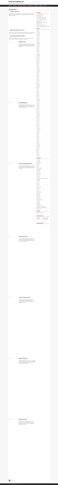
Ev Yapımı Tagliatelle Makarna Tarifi (41, 17)
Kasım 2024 (37, 39)
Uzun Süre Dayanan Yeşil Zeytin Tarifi (41, 18)
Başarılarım (20, 5)
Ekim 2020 (37, 96)
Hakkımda (14, 5)
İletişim (45, 5)
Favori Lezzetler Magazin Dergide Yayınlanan (42, 178)
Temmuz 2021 (38, 84)
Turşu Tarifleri (38, 203)
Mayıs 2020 (37, 101)
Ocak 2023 (37, 62)
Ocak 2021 (37, 92)
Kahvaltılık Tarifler (38, 187)
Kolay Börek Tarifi (22, 41)
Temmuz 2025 (38, 34)
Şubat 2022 (37, 76)
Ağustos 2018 (38, 128)
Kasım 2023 (37, 51)
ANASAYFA (9, 5)
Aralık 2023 (37, 50)
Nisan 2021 (37, 88)
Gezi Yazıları (38, 183)
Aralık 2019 (37, 108)
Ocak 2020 (37, 107)
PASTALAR (40, 5)
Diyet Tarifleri (38, 173)
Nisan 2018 (37, 133)
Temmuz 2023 (38, 55)
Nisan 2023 (37, 58)
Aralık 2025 (37, 30)
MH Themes (13, 484)
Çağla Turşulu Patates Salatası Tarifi (17, 30)
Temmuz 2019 (38, 113)
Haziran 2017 (38, 146)
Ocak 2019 (37, 121)
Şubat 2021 (37, 91)
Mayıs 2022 (37, 72)
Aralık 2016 (37, 154)
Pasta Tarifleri (38, 195)
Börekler (24, 5)
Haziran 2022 (38, 71)
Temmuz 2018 (38, 129)
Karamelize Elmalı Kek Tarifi (40, 14)
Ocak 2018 (37, 137)
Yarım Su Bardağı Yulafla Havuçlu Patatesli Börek (42, 26)
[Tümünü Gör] (14, 15)
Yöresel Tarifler (38, 204)
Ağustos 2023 (38, 54)
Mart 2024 (37, 47)
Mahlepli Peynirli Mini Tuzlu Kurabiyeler (41, 22)
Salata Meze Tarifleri (39, 199)
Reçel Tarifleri (38, 198)
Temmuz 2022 (38, 70)
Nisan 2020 (37, 103)
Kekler (37, 190)
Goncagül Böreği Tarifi (23, 102)
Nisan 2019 (37, 117)
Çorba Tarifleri (30, 5)
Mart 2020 (37, 104)
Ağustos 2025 (38, 33)
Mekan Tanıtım (38, 194)
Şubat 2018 (37, 136)
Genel (37, 182)
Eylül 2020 (37, 97)
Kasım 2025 (37, 31)
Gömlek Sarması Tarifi (14, 11)
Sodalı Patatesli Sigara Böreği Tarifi (25, 163)
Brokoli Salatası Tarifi (39, 23)
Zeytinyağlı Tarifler (38, 208)
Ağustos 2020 (38, 99)
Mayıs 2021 (37, 87)
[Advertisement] (22, 23)
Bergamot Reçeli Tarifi (23, 358)
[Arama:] (43, 10)
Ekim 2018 (37, 125)
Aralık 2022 (37, 63)
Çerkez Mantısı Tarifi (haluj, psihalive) (17, 35)
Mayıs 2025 (37, 35)
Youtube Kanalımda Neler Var (40, 206)
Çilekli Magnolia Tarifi (39, 21)
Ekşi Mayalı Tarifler (38, 174)
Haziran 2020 (38, 100)
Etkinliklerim (38, 177)
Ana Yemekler (38, 161)
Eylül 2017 (37, 142)
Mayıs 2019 (37, 116)
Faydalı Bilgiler (38, 179)
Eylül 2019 (37, 112)
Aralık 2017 (37, 138)
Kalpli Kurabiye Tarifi (23, 419)
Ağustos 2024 (38, 42)
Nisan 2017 (37, 149)
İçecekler (37, 186)
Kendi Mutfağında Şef (15, 12)
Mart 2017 (37, 150)
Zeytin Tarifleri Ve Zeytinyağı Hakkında (41, 207)
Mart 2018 (37, 134)
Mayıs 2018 (37, 132)
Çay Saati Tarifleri (38, 169)
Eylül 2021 (37, 83)
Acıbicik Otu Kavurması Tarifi (24, 297)
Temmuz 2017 (38, 145)
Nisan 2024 (37, 46)
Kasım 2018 (37, 124)
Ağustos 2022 (38, 68)
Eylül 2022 (37, 67)
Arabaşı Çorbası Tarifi (23, 236)
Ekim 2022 (37, 66)
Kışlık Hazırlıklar (38, 191)
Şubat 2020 (37, 105)
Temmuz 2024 (38, 43)
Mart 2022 (37, 75)
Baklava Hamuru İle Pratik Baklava (40, 25)
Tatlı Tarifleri (38, 202)
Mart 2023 (37, 59)
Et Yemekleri (36, 5)
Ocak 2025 (37, 38)
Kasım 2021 (37, 80)
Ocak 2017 (37, 153)
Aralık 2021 (37, 79)
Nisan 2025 (37, 37)
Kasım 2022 (37, 64)
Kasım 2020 (37, 95)
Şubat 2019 (37, 120)
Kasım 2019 (37, 109)
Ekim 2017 (37, 141)
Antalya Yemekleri (38, 162)
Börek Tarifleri (38, 165)
